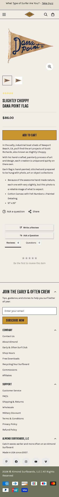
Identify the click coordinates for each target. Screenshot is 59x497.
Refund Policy (9, 429)
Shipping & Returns (13, 401)
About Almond (10, 341)
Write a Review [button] (31, 227)
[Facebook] (16, 462)
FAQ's (5, 396)
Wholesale (8, 407)
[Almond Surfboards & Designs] (29, 14)
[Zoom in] (49, 66)
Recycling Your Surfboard (15, 364)
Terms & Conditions (13, 418)
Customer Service (11, 390)
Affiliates (7, 375)
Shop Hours (8, 353)
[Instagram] (26, 462)
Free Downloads (11, 358)
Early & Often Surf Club (14, 347)
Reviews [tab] (11, 242)
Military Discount (11, 413)
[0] (53, 14)
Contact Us (8, 336)
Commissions (9, 369)
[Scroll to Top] (53, 479)
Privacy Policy (9, 424)
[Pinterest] (6, 462)
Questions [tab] (31, 242)
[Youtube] (36, 462)
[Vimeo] (46, 462)
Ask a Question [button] (31, 235)
